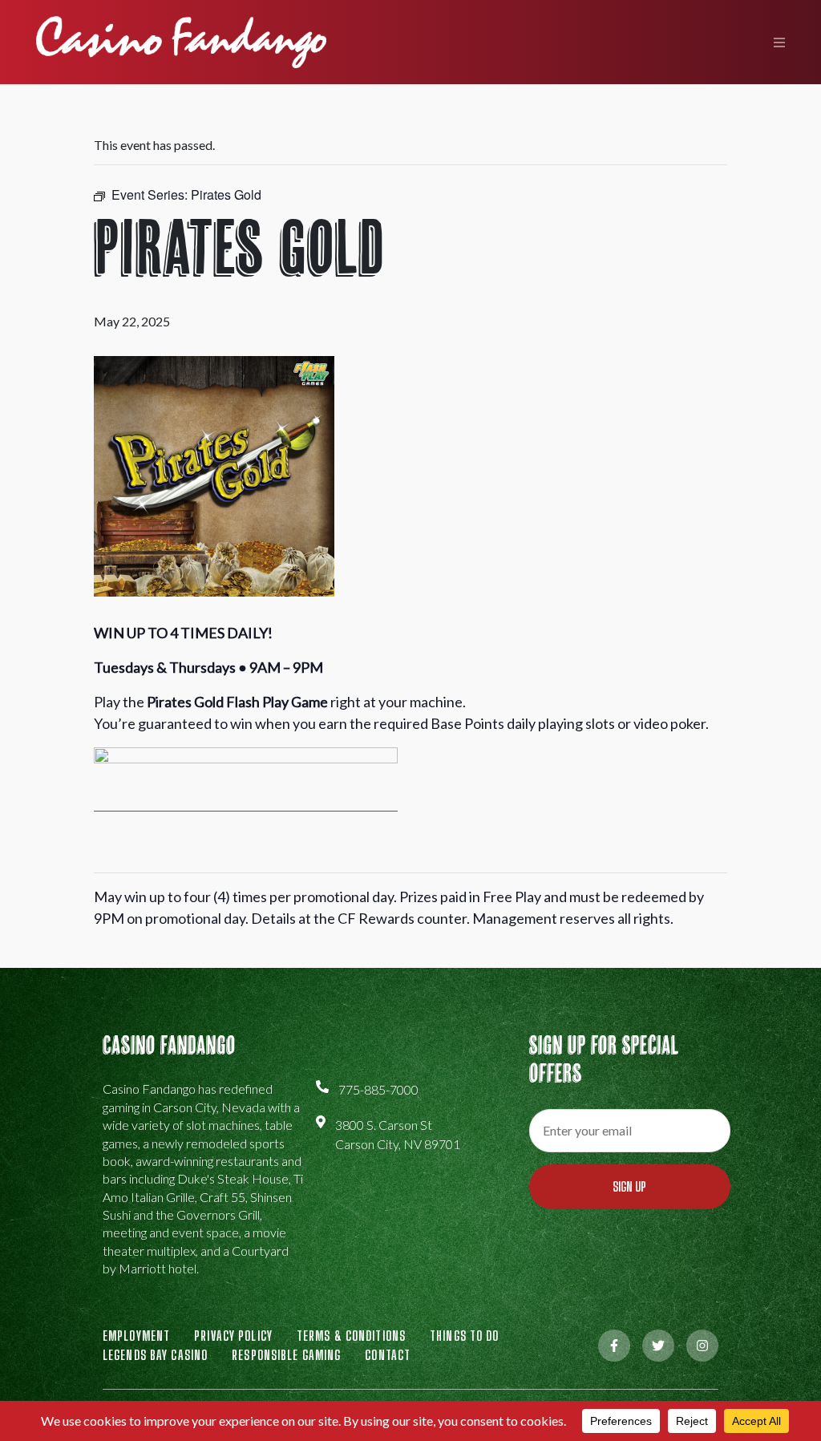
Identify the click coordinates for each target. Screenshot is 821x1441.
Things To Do (464, 1335)
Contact (387, 1354)
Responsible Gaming (286, 1354)
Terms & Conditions (351, 1335)
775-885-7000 (378, 1089)
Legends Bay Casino (155, 1354)
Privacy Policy (233, 1335)
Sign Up (629, 1186)
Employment (136, 1335)
